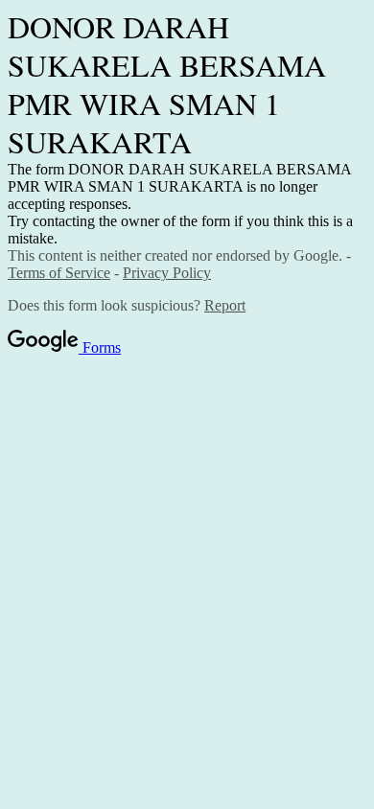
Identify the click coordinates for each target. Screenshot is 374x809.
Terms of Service (59, 273)
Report (224, 305)
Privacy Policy (167, 273)
